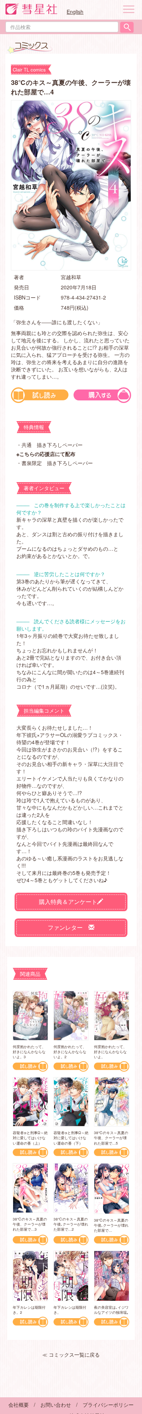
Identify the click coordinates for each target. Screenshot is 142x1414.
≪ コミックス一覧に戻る (71, 1354)
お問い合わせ (55, 1404)
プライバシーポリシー (108, 1404)
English (75, 11)
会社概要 (18, 1404)
